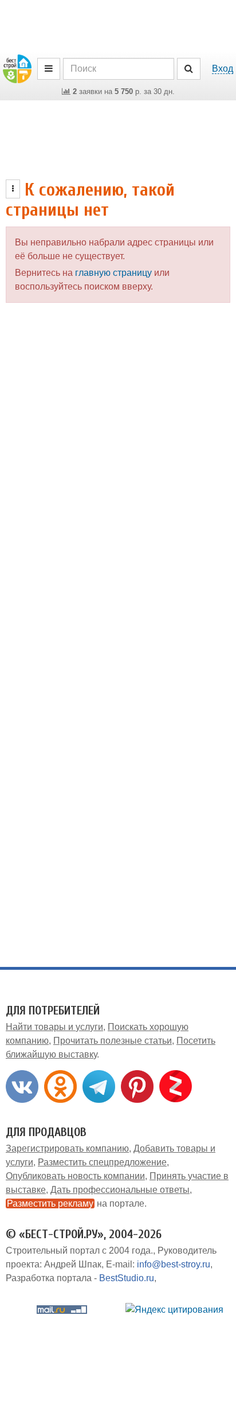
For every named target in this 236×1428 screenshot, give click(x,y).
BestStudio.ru (126, 1278)
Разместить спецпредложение (102, 1162)
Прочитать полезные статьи (112, 1040)
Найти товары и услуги (54, 1027)
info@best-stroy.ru (173, 1264)
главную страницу (113, 273)
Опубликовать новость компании (75, 1176)
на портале (75, 1203)
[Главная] (17, 68)
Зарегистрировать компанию (67, 1148)
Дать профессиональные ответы (120, 1190)
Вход (222, 68)
